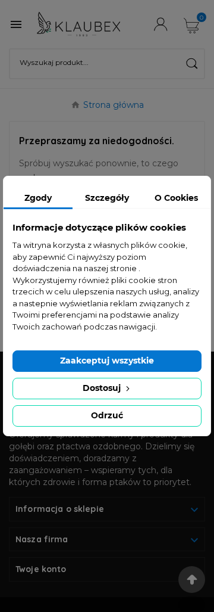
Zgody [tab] (38, 197)
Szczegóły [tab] (107, 197)
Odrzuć (107, 415)
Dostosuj (103, 388)
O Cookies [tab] (176, 197)
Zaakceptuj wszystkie (107, 360)
